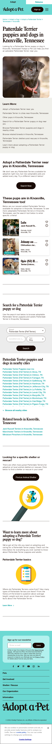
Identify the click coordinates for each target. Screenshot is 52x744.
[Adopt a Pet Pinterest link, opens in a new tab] (24, 666)
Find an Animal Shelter (26, 477)
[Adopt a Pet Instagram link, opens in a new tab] (34, 666)
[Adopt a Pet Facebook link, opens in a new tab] (13, 666)
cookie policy (21, 732)
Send (38, 645)
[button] (46, 221)
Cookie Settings (25, 740)
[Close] (48, 728)
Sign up (37, 9)
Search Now (26, 186)
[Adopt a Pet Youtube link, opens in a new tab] (29, 666)
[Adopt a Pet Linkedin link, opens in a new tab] (39, 666)
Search (26, 348)
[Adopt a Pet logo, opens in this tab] (26, 709)
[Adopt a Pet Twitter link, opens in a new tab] (19, 666)
